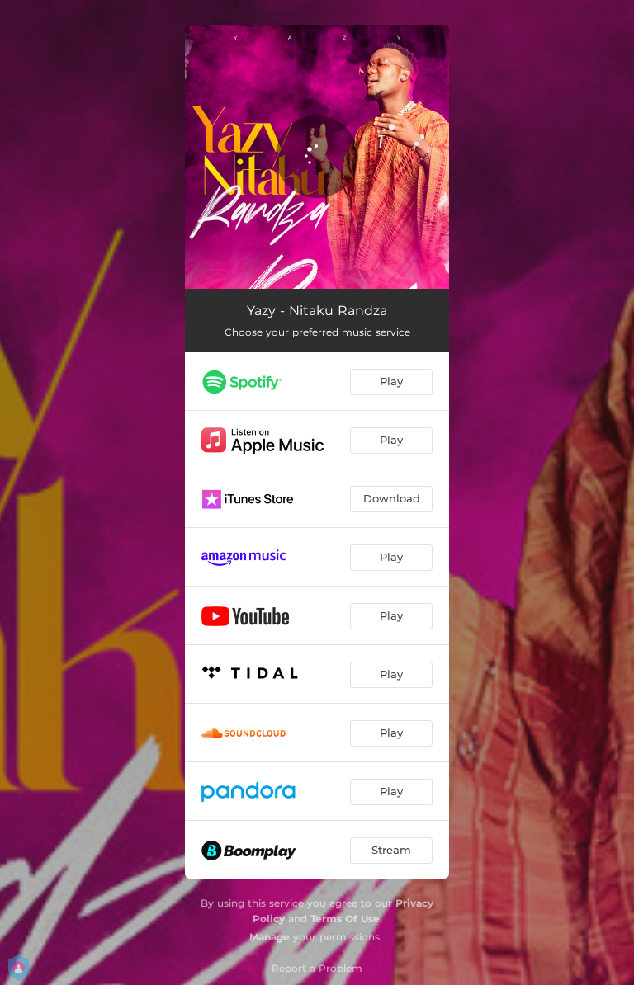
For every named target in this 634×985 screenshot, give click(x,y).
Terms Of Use (345, 918)
